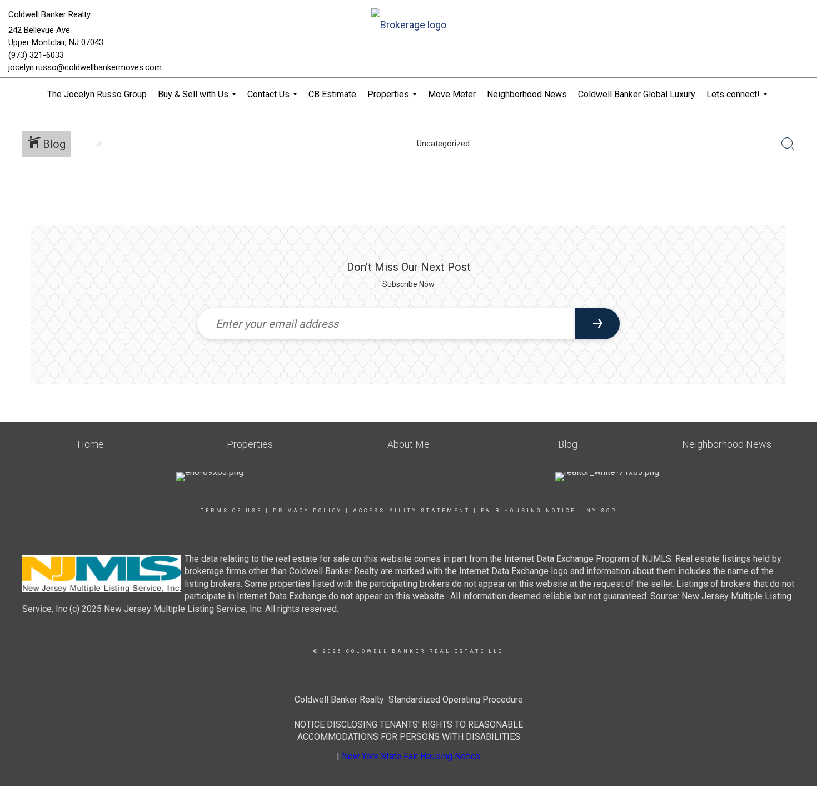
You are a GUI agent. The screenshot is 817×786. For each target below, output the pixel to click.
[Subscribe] (597, 323)
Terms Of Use (231, 510)
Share (799, 197)
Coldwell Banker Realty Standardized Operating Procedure (409, 699)
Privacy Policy (307, 510)
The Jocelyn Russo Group (97, 94)
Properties (393, 100)
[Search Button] (788, 144)
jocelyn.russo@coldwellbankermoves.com (85, 67)
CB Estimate (332, 94)
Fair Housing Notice (528, 510)
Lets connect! (738, 100)
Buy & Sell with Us (198, 100)
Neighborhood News (527, 94)
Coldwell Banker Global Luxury (636, 94)
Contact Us (273, 100)
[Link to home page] (408, 25)
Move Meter (452, 94)
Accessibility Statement (411, 510)
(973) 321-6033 (36, 55)
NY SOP (601, 510)
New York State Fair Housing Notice (411, 756)
